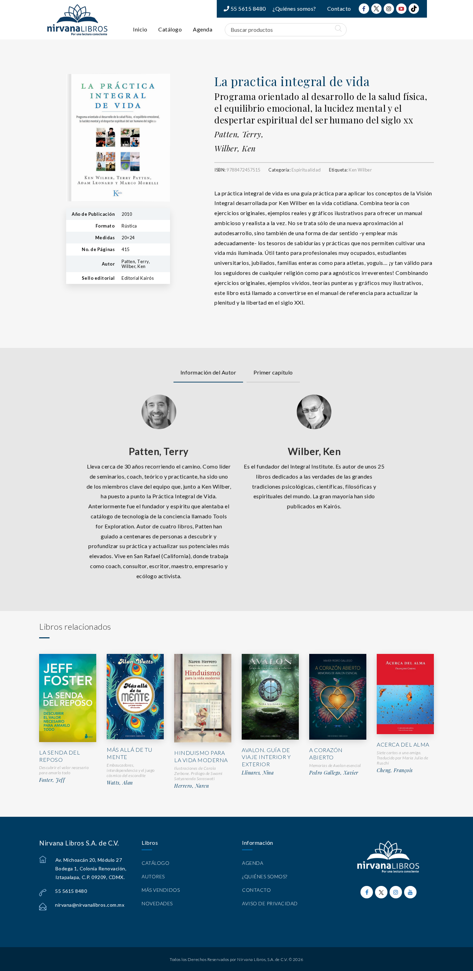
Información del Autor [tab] (208, 372)
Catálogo (170, 29)
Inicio (140, 29)
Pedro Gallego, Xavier (333, 773)
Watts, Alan (120, 783)
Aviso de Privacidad (270, 903)
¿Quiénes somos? (294, 8)
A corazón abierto (326, 753)
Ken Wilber (360, 170)
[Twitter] (376, 8)
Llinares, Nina (258, 773)
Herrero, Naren (191, 786)
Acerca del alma (403, 744)
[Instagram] (389, 8)
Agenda (202, 29)
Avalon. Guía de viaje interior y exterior (266, 757)
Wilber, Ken (235, 148)
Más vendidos (161, 890)
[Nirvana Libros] (77, 20)
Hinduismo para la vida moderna (201, 756)
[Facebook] (364, 8)
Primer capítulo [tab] (273, 372)
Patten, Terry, (239, 134)
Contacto (339, 8)
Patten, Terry (159, 451)
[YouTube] (401, 8)
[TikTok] (414, 8)
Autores (153, 876)
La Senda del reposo (59, 756)
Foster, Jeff (52, 780)
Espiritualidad (306, 170)
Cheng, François (395, 770)
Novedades (157, 903)
